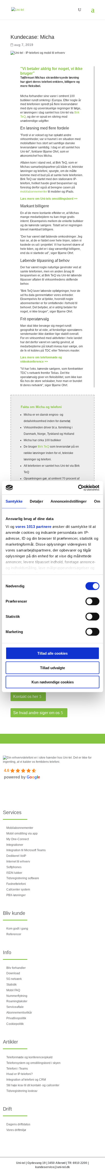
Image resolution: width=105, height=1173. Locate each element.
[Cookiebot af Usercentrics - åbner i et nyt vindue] (78, 487)
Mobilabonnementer (19, 828)
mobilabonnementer (33, 191)
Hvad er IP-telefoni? (19, 1074)
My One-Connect (17, 839)
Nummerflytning (16, 996)
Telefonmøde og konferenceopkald (29, 1057)
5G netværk (14, 979)
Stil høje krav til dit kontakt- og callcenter (32, 1085)
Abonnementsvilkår (19, 1012)
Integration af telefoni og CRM (26, 1079)
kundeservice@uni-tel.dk (52, 1167)
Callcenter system (18, 889)
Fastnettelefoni (16, 884)
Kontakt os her (25, 696)
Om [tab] (97, 501)
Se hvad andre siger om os (36, 713)
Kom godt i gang (17, 928)
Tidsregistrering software (22, 878)
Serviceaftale (15, 1007)
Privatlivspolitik (16, 1018)
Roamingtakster (16, 1001)
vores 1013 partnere (33, 526)
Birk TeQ (43, 446)
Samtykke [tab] (14, 501)
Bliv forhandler (16, 968)
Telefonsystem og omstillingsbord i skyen (33, 1063)
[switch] (92, 601)
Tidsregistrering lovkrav (21, 1091)
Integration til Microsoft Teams (26, 850)
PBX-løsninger (16, 895)
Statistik (11, 984)
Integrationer (14, 845)
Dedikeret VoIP (16, 856)
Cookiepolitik (15, 1024)
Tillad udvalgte (52, 667)
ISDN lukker (14, 873)
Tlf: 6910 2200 (77, 1163)
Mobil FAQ (13, 990)
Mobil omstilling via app (22, 833)
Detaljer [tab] (36, 501)
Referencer (13, 934)
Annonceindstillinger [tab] (69, 501)
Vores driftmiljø (16, 1130)
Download (13, 973)
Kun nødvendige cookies (53, 682)
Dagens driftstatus (18, 1124)
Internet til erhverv (18, 861)
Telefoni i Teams (17, 1068)
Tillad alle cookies (52, 653)
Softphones (13, 867)
